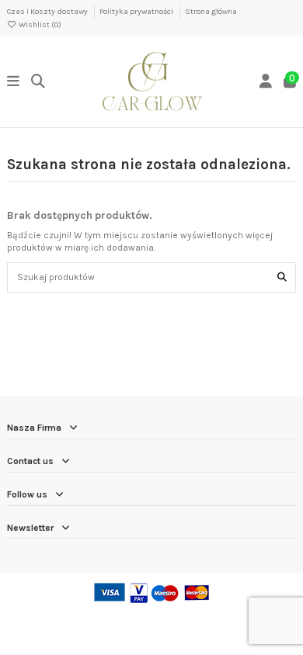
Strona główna (211, 11)
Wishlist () (39, 24)
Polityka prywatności (137, 11)
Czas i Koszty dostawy (48, 11)
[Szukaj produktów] (282, 277)
